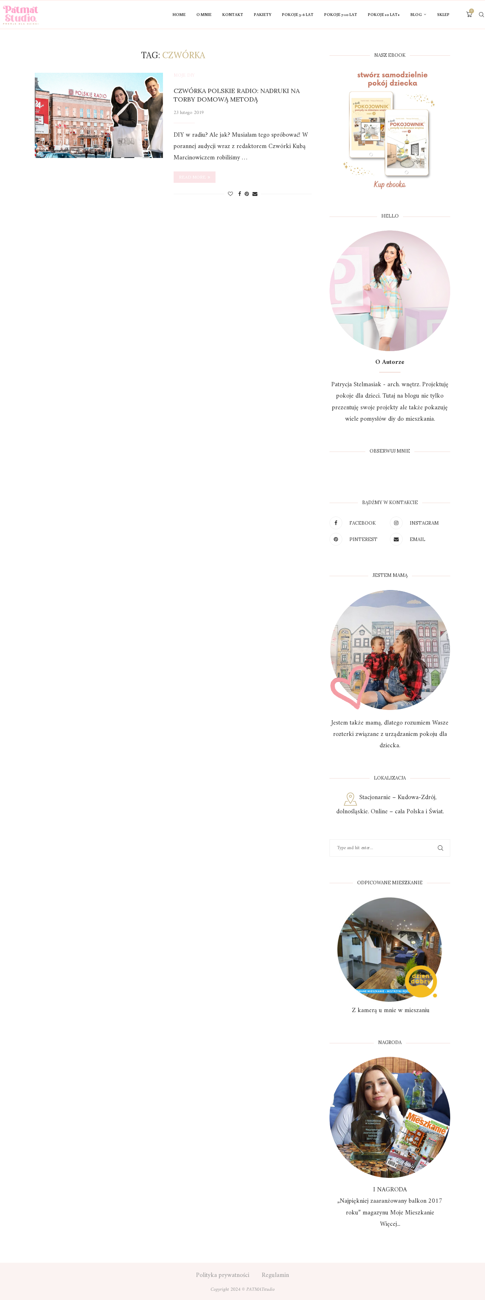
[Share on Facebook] (239, 194)
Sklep (443, 14)
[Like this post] (230, 194)
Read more (192, 177)
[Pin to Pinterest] (247, 194)
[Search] (481, 14)
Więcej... (390, 1224)
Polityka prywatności (222, 1275)
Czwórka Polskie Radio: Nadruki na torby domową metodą (237, 95)
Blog (416, 14)
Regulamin (275, 1275)
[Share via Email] (254, 194)
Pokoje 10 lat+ (384, 14)
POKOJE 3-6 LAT (298, 14)
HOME (179, 14)
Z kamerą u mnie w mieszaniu (390, 1010)
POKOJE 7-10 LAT (340, 14)
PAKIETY (262, 14)
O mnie (204, 14)
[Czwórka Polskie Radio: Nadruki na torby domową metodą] (99, 115)
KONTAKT (232, 14)
